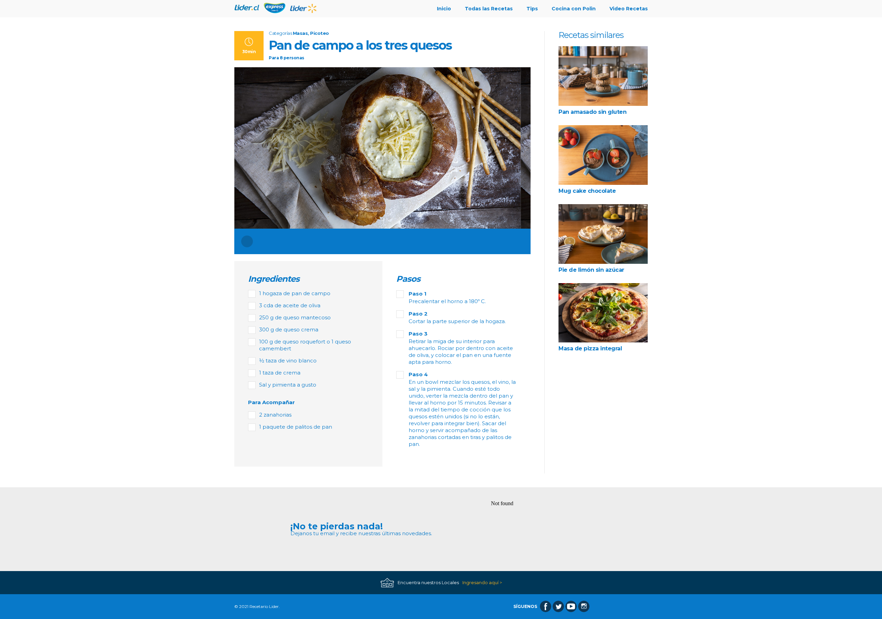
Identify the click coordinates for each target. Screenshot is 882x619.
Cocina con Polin (574, 9)
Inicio (444, 9)
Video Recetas (628, 9)
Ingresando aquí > (482, 582)
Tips (532, 9)
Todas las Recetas (489, 9)
